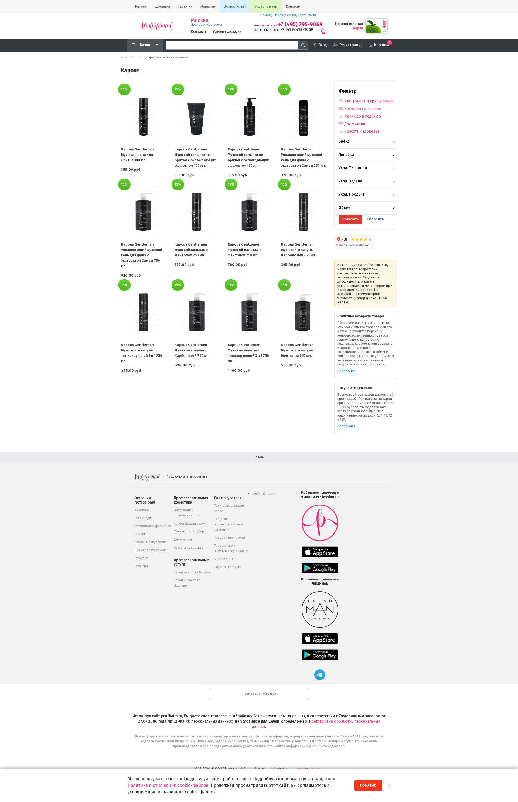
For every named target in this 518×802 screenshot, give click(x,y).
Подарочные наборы (229, 537)
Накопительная (349, 24)
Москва (200, 20)
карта (358, 28)
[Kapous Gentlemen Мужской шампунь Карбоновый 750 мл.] (197, 312)
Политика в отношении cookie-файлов (168, 785)
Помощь (267, 15)
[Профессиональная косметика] (156, 26)
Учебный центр (264, 494)
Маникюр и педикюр (362, 116)
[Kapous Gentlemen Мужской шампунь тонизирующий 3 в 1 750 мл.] (250, 312)
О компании (142, 510)
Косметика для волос (362, 108)
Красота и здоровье (361, 131)
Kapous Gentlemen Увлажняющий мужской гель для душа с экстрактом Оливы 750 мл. (141, 255)
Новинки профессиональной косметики (228, 524)
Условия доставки (227, 31)
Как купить (141, 558)
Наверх (259, 457)
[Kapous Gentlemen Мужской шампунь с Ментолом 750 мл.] (303, 312)
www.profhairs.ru (310, 769)
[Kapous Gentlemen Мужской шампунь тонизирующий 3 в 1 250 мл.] (143, 312)
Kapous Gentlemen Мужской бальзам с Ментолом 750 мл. (244, 249)
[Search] (303, 45)
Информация (285, 15)
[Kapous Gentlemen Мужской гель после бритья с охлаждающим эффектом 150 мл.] (250, 117)
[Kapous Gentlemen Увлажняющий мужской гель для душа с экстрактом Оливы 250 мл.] (303, 117)
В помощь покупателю (150, 542)
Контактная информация (152, 526)
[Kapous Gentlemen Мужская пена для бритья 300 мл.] (143, 117)
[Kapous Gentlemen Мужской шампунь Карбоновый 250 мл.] (303, 212)
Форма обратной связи (151, 550)
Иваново (198, 24)
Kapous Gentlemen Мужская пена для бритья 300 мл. (137, 154)
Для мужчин (354, 124)
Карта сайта (307, 15)
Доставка (141, 534)
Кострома (214, 24)
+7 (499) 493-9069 (296, 29)
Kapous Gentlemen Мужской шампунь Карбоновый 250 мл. (298, 249)
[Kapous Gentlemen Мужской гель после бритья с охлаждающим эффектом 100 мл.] (197, 117)
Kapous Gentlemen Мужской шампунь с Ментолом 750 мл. (298, 350)
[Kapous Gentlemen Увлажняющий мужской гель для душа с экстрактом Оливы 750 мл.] (143, 212)
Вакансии (141, 566)
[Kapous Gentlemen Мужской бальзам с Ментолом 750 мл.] (250, 212)
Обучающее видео (228, 567)
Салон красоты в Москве (192, 572)
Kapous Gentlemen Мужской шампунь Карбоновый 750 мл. (192, 350)
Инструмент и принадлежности (368, 101)
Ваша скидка (143, 518)
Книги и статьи (225, 559)
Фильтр (348, 91)
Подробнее (346, 371)
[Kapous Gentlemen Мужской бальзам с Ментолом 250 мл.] (197, 212)
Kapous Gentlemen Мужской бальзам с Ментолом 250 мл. (191, 249)
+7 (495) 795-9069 (300, 24)
